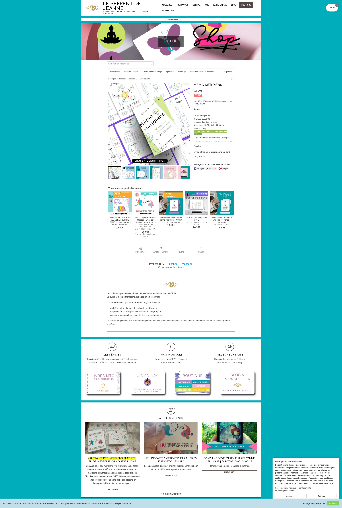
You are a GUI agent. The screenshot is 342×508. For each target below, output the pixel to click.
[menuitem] (228, 79)
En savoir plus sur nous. (285, 491)
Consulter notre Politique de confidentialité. (293, 488)
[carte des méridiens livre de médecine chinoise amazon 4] (170, 172)
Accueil (167, 19)
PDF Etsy (237, 362)
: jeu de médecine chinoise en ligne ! (112, 460)
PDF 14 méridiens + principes (217, 138)
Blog (241, 359)
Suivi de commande (161, 252)
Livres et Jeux (144, 79)
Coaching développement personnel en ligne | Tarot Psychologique (229, 460)
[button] (227, 72)
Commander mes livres (225, 359)
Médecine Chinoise (127, 79)
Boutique (112, 79)
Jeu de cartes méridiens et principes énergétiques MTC (171, 460)
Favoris (181, 252)
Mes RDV (171, 359)
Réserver (159, 359)
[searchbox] (130, 63)
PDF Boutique (223, 362)
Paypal (182, 359)
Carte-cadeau (167, 362)
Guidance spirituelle (126, 362)
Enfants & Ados (107, 362)
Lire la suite (112, 489)
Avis (179, 362)
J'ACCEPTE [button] (333, 503)
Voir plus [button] (197, 146)
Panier (201, 252)
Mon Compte (140, 252)
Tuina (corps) (93, 359)
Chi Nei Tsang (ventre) (112, 359)
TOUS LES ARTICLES (171, 494)
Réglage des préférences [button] (314, 503)
